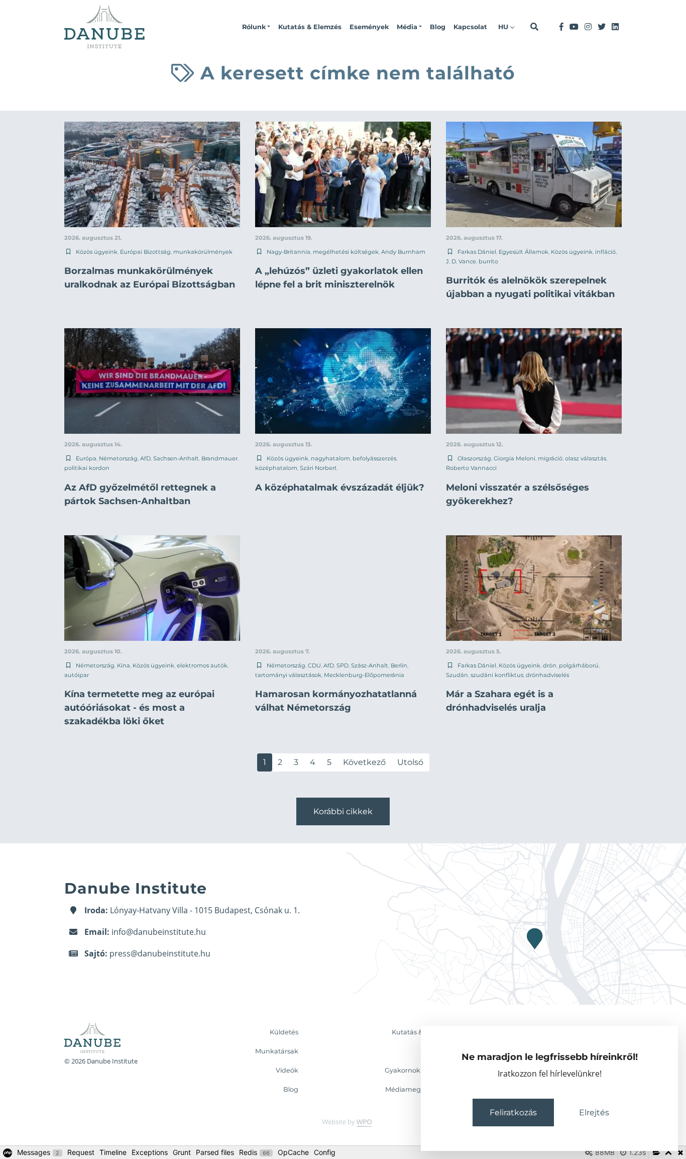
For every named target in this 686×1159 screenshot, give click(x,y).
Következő (364, 762)
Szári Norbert (318, 467)
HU (504, 27)
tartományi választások (288, 675)
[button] (256, 27)
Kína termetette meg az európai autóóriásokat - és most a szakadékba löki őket (139, 708)
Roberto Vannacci (471, 467)
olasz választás (585, 458)
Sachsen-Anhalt (176, 458)
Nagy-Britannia (288, 251)
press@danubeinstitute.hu (159, 953)
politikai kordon (86, 467)
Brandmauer (219, 458)
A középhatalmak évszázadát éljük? (339, 487)
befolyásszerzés (374, 458)
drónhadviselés (547, 675)
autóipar (76, 675)
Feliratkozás (513, 1112)
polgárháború (579, 665)
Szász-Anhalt (369, 665)
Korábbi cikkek (343, 811)
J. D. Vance (461, 261)
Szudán (457, 675)
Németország (118, 458)
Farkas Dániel (477, 251)
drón (549, 665)
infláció (605, 251)
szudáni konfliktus (497, 675)
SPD (342, 665)
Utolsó (410, 762)
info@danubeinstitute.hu (158, 931)
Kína (123, 665)
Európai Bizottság (145, 251)
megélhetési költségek (346, 251)
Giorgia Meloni (514, 458)
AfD (145, 458)
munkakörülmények (203, 251)
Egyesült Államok (523, 251)
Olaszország (474, 458)
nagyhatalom (330, 458)
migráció (550, 458)
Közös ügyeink (97, 251)
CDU (314, 665)
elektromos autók (202, 665)
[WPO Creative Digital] (343, 1122)
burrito (488, 261)
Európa (86, 458)
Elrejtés (594, 1112)
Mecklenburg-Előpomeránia (364, 675)
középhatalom (276, 467)
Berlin (399, 665)
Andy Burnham (403, 251)
